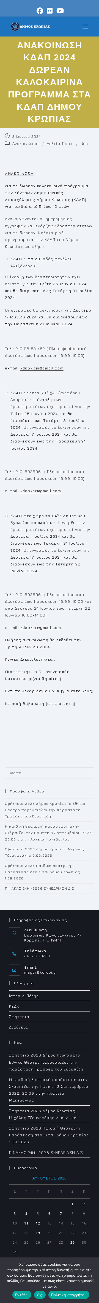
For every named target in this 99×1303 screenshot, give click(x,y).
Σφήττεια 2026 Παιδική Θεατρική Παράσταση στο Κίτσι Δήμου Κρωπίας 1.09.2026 (42, 872)
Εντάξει (22, 1295)
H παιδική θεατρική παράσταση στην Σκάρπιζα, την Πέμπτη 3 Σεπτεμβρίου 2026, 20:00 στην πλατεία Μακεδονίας (49, 832)
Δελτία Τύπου (60, 143)
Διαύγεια (18, 1027)
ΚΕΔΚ (14, 1006)
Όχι (40, 1295)
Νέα (84, 143)
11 (26, 1223)
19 (38, 1233)
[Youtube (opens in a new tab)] (59, 10)
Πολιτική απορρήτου (69, 1295)
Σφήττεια (19, 1016)
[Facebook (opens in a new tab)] (40, 10)
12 (38, 1223)
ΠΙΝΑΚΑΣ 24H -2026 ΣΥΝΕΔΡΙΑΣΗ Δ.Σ (39, 888)
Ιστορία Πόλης (24, 995)
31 (15, 1252)
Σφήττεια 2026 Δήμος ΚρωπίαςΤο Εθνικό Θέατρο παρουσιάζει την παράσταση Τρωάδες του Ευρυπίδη (45, 810)
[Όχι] (92, 1280)
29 (72, 1242)
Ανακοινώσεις (26, 143)
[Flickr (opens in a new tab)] (49, 10)
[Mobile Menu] (85, 26)
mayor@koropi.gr (41, 972)
